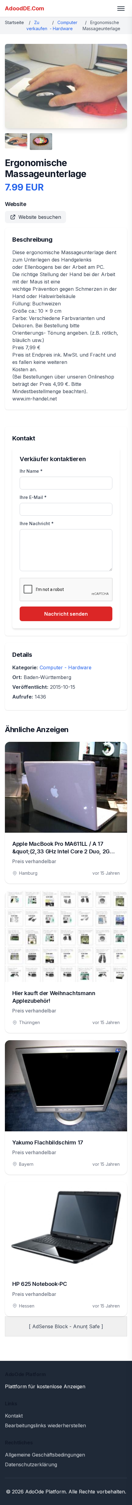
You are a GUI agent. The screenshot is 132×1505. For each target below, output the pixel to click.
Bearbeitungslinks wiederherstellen (45, 1425)
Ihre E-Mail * (33, 497)
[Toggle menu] (121, 8)
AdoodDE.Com (24, 8)
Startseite (14, 22)
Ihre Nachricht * (37, 523)
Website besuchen (39, 217)
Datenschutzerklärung (31, 1464)
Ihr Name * (31, 471)
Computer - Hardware (65, 667)
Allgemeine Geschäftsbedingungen (45, 1455)
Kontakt (14, 1416)
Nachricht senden (66, 614)
